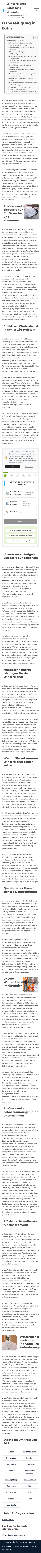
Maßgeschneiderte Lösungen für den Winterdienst (23, 57)
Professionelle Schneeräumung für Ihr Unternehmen (23, 75)
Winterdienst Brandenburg (13, 1535)
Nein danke (29, 467)
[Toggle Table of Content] (34, 37)
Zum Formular (8, 1520)
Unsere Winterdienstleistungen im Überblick (22, 71)
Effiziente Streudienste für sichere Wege (21, 79)
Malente (11, 1471)
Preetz (11, 1499)
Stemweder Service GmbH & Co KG (20, 1542)
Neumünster (11, 1505)
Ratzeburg (11, 1486)
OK (13, 467)
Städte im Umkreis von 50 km (20, 87)
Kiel (30, 1486)
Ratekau (29, 1458)
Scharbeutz (11, 1464)
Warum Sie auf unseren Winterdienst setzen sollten (23, 62)
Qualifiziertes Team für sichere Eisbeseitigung (20, 66)
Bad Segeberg (11, 1480)
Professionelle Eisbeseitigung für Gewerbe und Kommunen (21, 44)
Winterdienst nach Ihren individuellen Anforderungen (24, 84)
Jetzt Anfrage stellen (17, 89)
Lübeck (11, 1452)
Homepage (6, 1547)
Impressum (7, 1550)
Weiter (20, 521)
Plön (30, 1499)
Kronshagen (11, 1492)
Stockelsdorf (11, 1458)
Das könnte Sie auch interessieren (26, 91)
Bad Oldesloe (30, 1480)
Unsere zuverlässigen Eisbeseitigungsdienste (18, 53)
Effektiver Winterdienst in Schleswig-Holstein (23, 48)
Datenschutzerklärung (25, 1547)
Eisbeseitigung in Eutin (16, 40)
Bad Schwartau (29, 1452)
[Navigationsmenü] (36, 10)
